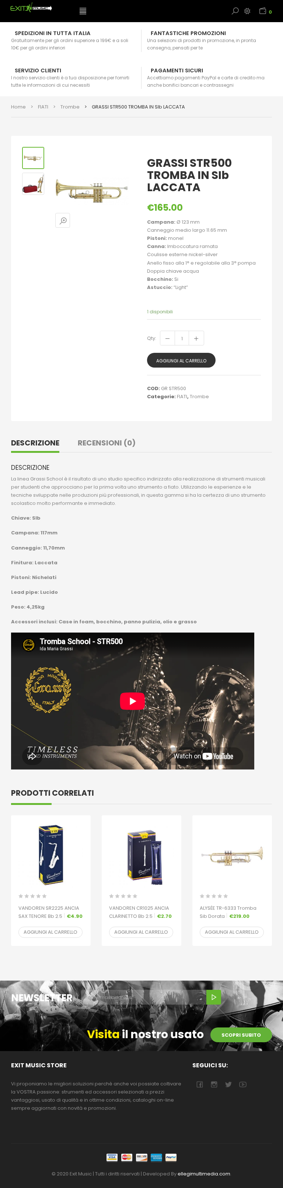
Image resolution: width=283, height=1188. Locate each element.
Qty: (151, 338)
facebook (199, 1084)
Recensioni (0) (107, 443)
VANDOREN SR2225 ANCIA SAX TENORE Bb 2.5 (50, 912)
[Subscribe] (213, 997)
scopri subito (241, 1035)
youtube (242, 1084)
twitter (228, 1084)
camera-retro (214, 1084)
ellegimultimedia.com (204, 1173)
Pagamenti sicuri (177, 70)
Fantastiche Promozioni (188, 33)
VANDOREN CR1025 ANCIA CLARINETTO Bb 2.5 (140, 912)
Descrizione (35, 443)
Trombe (70, 106)
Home (18, 106)
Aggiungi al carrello (181, 361)
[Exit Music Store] (39, 7)
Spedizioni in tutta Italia (53, 33)
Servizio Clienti (38, 70)
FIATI (43, 106)
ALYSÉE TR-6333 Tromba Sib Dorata (228, 912)
